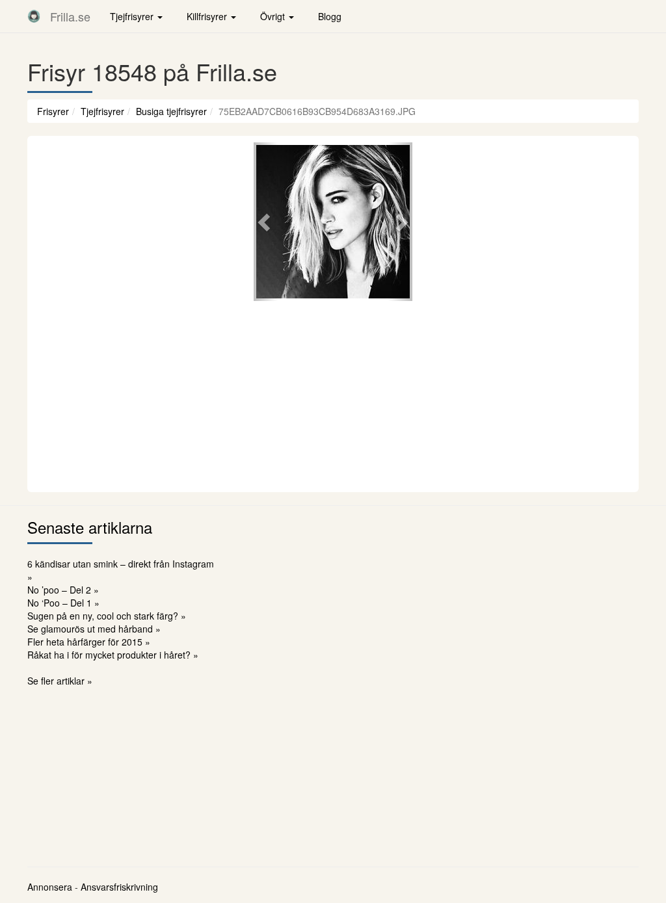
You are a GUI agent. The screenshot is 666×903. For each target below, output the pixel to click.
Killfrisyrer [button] (208, 16)
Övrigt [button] (273, 16)
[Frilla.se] (34, 16)
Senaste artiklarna (89, 527)
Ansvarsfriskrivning (119, 886)
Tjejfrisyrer (102, 111)
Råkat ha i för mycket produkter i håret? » (112, 654)
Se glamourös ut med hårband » (94, 628)
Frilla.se (70, 16)
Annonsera (49, 886)
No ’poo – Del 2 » (63, 589)
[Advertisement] (333, 395)
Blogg (329, 16)
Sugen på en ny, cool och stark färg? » (106, 615)
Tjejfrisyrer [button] (133, 16)
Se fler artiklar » (59, 680)
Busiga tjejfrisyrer (171, 111)
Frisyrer (53, 111)
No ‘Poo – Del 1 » (63, 602)
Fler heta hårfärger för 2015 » (88, 641)
